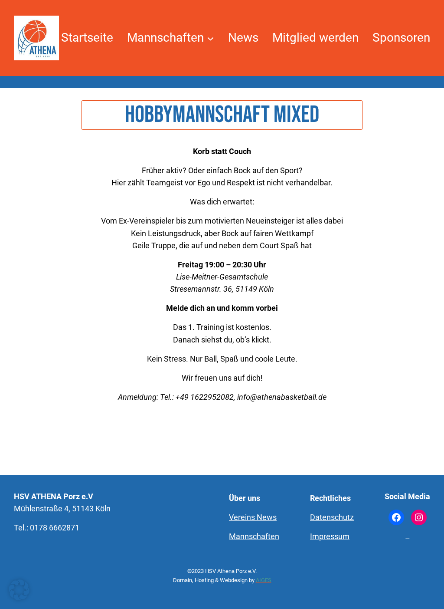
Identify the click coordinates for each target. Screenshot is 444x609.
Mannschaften (254, 536)
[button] (19, 590)
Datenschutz (332, 517)
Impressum (329, 536)
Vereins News (253, 517)
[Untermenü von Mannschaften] (210, 38)
